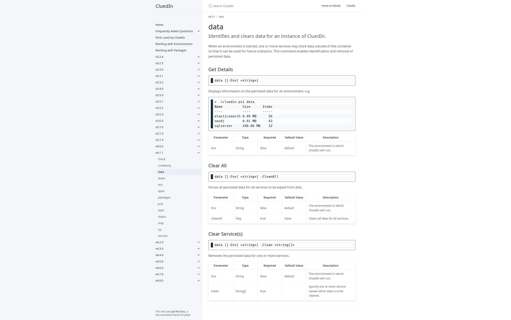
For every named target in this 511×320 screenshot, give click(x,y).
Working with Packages (170, 50)
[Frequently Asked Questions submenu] (198, 31)
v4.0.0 (159, 146)
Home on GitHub (331, 5)
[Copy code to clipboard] (351, 80)
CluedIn (164, 6)
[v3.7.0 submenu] (198, 127)
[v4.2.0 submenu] (198, 242)
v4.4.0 (159, 255)
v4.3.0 (159, 248)
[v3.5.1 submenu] (198, 101)
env (160, 184)
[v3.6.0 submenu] (198, 121)
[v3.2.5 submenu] (198, 63)
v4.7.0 (159, 274)
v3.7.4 (159, 140)
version (163, 236)
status (162, 216)
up (159, 229)
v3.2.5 (159, 63)
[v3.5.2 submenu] (198, 108)
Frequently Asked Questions (174, 31)
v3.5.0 (159, 95)
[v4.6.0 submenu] (198, 268)
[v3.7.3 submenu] (198, 133)
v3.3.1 (159, 76)
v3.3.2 (159, 82)
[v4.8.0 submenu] (198, 280)
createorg (164, 165)
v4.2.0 (159, 242)
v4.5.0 (159, 261)
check (161, 159)
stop (161, 223)
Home (159, 25)
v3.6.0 (159, 121)
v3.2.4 (159, 57)
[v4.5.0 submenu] (198, 261)
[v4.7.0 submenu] (198, 274)
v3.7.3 (159, 133)
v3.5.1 (159, 101)
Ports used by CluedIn (170, 37)
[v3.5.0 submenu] (198, 95)
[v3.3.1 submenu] (198, 76)
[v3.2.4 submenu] (198, 57)
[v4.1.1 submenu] (198, 153)
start (161, 210)
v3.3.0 (159, 69)
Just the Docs (178, 311)
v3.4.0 (159, 89)
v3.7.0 (159, 127)
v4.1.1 (159, 153)
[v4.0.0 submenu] (198, 146)
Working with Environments (174, 44)
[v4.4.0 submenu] (198, 255)
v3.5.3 (159, 114)
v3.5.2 (159, 108)
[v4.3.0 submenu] (198, 248)
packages (164, 197)
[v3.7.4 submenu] (198, 140)
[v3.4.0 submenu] (198, 89)
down (161, 178)
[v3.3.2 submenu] (198, 82)
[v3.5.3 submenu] (198, 114)
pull (160, 204)
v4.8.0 (159, 280)
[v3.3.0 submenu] (198, 69)
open (161, 191)
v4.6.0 (159, 268)
